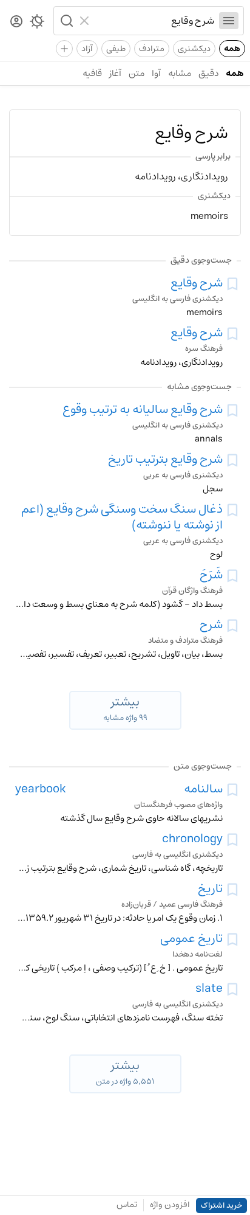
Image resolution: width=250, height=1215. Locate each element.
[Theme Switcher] (37, 23)
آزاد (87, 48)
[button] (65, 20)
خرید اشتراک (221, 1206)
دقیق (208, 73)
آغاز (115, 73)
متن (136, 73)
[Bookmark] (232, 283)
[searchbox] (154, 21)
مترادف (151, 48)
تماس (127, 1204)
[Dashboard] (16, 22)
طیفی (116, 48)
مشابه (179, 73)
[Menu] (228, 20)
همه (232, 48)
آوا (156, 73)
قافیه (92, 73)
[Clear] (86, 20)
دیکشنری (194, 48)
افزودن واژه (170, 1204)
